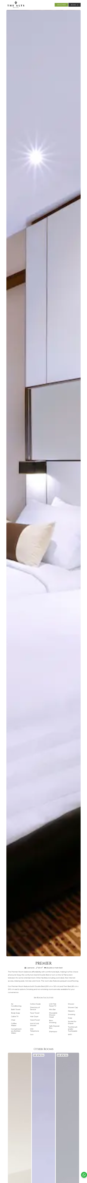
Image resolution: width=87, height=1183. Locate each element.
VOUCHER (61, 5)
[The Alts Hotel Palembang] (15, 4)
